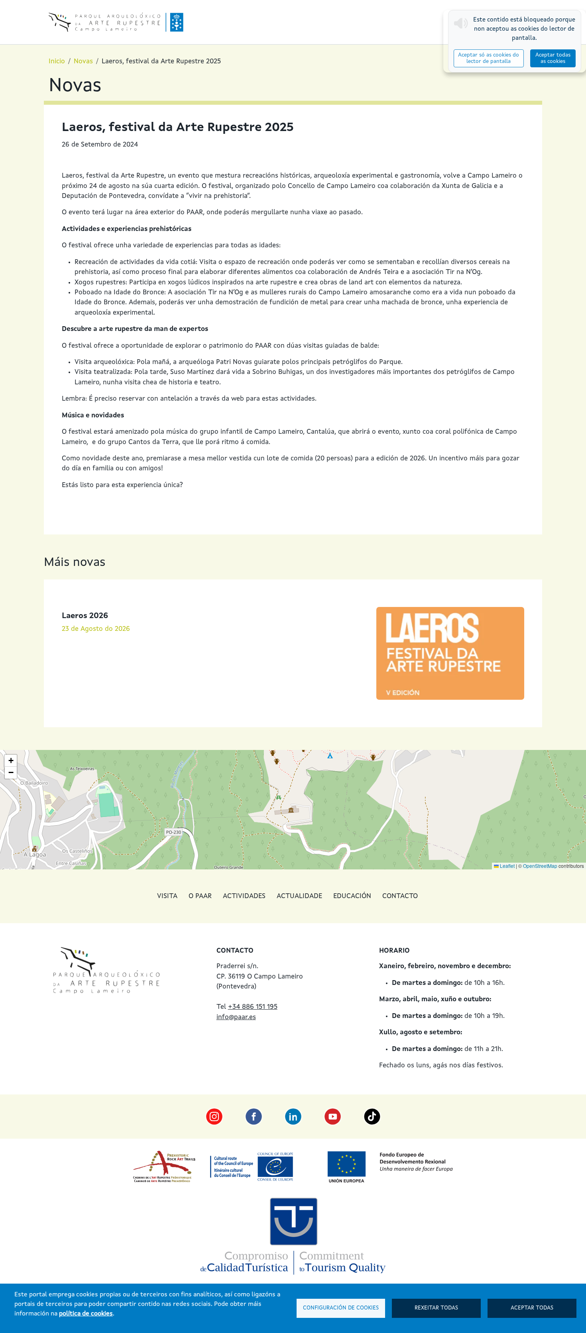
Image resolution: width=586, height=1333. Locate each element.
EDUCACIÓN (352, 896)
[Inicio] (116, 22)
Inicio (57, 61)
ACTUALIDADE (299, 896)
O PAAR (200, 896)
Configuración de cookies (341, 1308)
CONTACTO (400, 896)
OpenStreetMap (540, 865)
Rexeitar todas (436, 1308)
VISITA (167, 896)
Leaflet (507, 865)
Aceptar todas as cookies (552, 58)
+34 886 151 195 (252, 1007)
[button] (11, 761)
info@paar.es (236, 1017)
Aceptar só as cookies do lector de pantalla (488, 58)
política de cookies (86, 1314)
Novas (83, 61)
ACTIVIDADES (244, 896)
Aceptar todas (532, 1308)
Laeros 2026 (85, 616)
